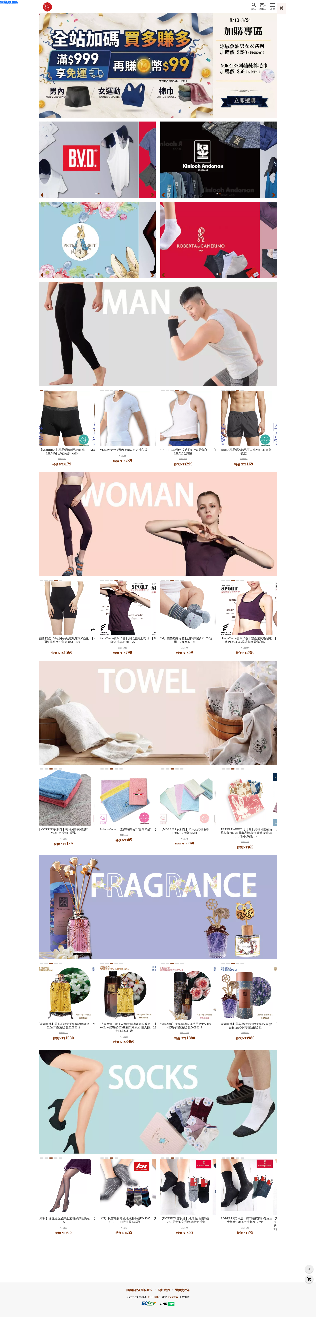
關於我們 (164, 1290)
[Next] (152, 195)
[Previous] (42, 195)
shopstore (173, 1297)
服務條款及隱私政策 (139, 1290)
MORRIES (154, 1297)
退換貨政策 (182, 1290)
